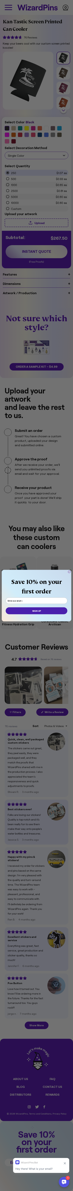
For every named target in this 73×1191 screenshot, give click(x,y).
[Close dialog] (69, 572)
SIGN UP (36, 610)
